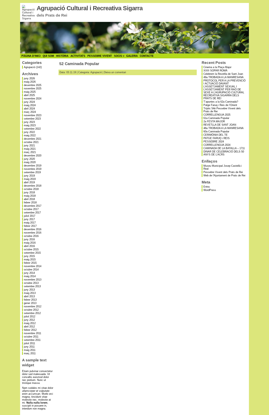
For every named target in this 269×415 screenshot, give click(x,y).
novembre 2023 (32, 115)
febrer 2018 (30, 202)
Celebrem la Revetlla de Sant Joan (223, 73)
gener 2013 (30, 303)
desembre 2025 (32, 85)
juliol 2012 (29, 316)
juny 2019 (29, 175)
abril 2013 (29, 296)
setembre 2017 (32, 212)
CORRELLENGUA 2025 (216, 114)
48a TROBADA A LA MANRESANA (223, 128)
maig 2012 (30, 323)
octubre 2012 (31, 309)
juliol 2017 (29, 215)
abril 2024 (29, 108)
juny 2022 (29, 132)
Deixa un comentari (115, 72)
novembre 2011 (32, 333)
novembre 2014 (32, 266)
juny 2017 (29, 219)
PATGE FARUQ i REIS (216, 138)
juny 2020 (29, 158)
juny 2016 (29, 239)
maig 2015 (30, 259)
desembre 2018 (32, 185)
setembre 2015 (32, 252)
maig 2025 (30, 91)
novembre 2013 (32, 279)
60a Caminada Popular (216, 131)
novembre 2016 (32, 232)
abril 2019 (29, 182)
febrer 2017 (30, 225)
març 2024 (30, 111)
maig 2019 (30, 179)
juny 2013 (29, 289)
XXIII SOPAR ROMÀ (215, 70)
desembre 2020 (32, 155)
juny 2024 (29, 101)
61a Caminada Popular (216, 118)
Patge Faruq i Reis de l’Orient (220, 105)
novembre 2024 (32, 98)
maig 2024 (30, 105)
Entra (206, 186)
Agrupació (29, 67)
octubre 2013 (31, 282)
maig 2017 (30, 222)
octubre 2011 (31, 336)
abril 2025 (29, 95)
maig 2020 (30, 162)
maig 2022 (30, 135)
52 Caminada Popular (79, 64)
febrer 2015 (30, 262)
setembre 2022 (32, 128)
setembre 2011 (32, 339)
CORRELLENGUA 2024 (216, 144)
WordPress (209, 190)
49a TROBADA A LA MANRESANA (223, 77)
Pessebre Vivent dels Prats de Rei (223, 172)
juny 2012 (29, 319)
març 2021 (30, 152)
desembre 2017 (32, 205)
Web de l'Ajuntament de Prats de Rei (224, 175)
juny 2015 (29, 256)
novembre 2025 (32, 88)
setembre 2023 (32, 118)
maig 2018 (30, 195)
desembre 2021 (32, 138)
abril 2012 (29, 326)
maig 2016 (30, 242)
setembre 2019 (32, 172)
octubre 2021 (31, 142)
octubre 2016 (31, 236)
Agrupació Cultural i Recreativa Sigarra (90, 8)
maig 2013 (30, 293)
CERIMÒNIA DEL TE (215, 134)
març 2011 (30, 353)
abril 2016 (29, 246)
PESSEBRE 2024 (213, 141)
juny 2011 (29, 346)
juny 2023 (29, 122)
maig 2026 (30, 81)
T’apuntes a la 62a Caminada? (220, 101)
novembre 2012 (32, 306)
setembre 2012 (32, 313)
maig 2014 (30, 276)
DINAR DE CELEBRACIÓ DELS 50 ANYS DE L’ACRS (223, 153)
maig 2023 (30, 125)
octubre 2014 (31, 269)
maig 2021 (30, 148)
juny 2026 (29, 78)
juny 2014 (29, 272)
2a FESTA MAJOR (214, 121)
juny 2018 (29, 192)
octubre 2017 (31, 209)
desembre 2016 (32, 229)
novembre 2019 (32, 168)
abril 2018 (29, 199)
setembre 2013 (32, 286)
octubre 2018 (31, 189)
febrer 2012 (30, 329)
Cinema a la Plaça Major (217, 67)
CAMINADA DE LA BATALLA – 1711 (224, 148)
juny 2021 (29, 145)
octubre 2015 (31, 249)
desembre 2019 (32, 165)
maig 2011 (29, 350)
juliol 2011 (29, 343)
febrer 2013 (30, 299)
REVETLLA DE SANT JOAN (219, 124)
